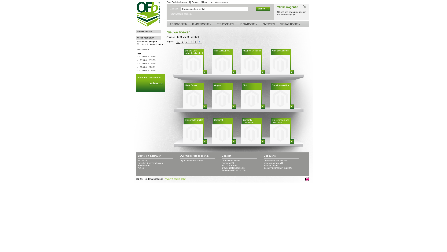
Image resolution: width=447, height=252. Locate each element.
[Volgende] (200, 42)
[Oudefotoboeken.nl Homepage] (148, 26)
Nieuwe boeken (144, 31)
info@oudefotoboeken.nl (233, 168)
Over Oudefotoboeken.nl (178, 2)
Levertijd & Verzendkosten (150, 163)
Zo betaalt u (143, 160)
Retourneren (144, 165)
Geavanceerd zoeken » (181, 14)
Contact (195, 2)
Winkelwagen (221, 2)
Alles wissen (143, 49)
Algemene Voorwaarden (191, 160)
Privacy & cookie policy (175, 179)
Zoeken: (174, 8)
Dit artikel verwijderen (139, 44)
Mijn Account (207, 2)
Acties (141, 168)
